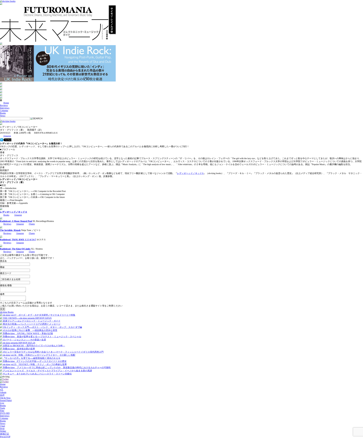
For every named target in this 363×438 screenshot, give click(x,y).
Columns (4, 110)
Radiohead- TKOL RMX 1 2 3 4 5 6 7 (18, 239)
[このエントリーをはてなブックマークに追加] (1, 140)
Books (3, 113)
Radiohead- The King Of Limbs (15, 249)
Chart (2, 426)
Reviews (4, 105)
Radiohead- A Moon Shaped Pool (16, 221)
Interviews (4, 108)
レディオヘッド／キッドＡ (13, 212)
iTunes (32, 224)
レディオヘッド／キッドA (190, 173)
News (2, 115)
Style (2, 428)
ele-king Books (7, 312)
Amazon (7, 136)
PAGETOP (5, 436)
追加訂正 (4, 434)
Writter (3, 431)
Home (6, 103)
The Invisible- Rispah (10, 230)
